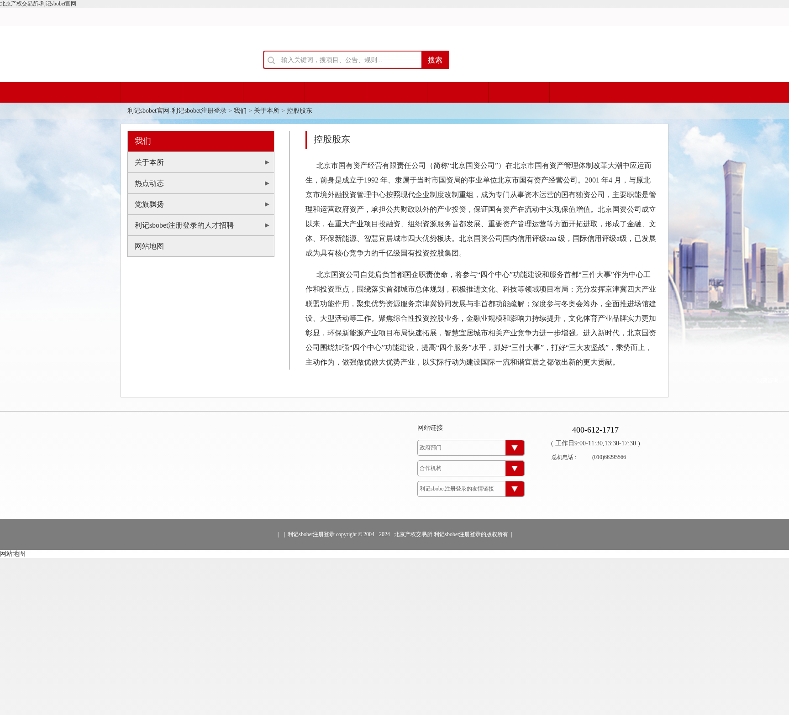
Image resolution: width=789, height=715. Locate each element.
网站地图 (149, 246)
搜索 (435, 60)
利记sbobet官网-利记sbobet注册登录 (176, 110)
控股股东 (299, 110)
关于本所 (266, 110)
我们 (240, 110)
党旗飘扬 (149, 204)
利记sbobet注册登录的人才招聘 (184, 225)
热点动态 (149, 183)
